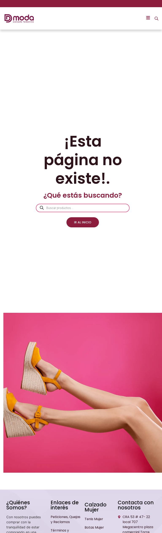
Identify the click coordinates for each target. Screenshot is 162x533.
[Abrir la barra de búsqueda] (156, 18)
